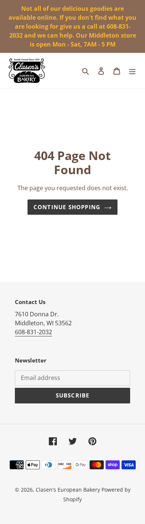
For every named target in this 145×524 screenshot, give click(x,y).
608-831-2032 (33, 332)
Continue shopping (66, 207)
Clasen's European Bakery (68, 489)
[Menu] (132, 70)
